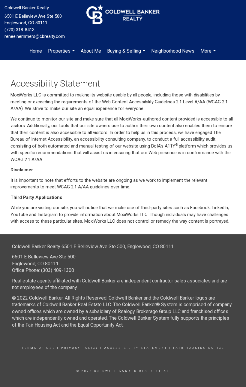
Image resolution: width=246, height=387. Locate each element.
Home (35, 51)
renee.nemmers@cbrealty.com (34, 36)
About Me (91, 51)
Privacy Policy (79, 347)
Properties (62, 54)
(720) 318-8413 (19, 29)
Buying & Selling (127, 54)
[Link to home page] (122, 15)
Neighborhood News (172, 51)
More (208, 54)
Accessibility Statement (135, 347)
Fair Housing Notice (198, 347)
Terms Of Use (38, 347)
